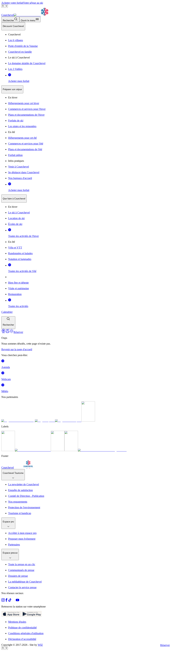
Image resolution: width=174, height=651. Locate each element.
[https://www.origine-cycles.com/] (88, 420)
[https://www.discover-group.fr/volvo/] (18, 420)
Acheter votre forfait (12, 2)
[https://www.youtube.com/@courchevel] (17, 600)
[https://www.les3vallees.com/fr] (71, 450)
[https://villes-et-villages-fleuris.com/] (102, 450)
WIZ (40, 644)
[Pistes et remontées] (7, 332)
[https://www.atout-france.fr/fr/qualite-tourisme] (8, 450)
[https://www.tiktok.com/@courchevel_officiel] (10, 600)
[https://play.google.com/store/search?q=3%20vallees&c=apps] (32, 616)
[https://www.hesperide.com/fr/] (45, 420)
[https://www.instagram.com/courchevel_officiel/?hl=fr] (3, 600)
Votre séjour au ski (33, 2)
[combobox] (87, 175)
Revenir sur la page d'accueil (16, 349)
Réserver (165, 645)
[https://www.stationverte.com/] (57, 450)
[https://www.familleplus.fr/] (33, 450)
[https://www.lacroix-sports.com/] (68, 420)
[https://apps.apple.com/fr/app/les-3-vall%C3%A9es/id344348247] (11, 616)
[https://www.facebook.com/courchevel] (6, 600)
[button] (8, 322)
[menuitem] (13, 26)
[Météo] (12, 332)
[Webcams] (3, 332)
